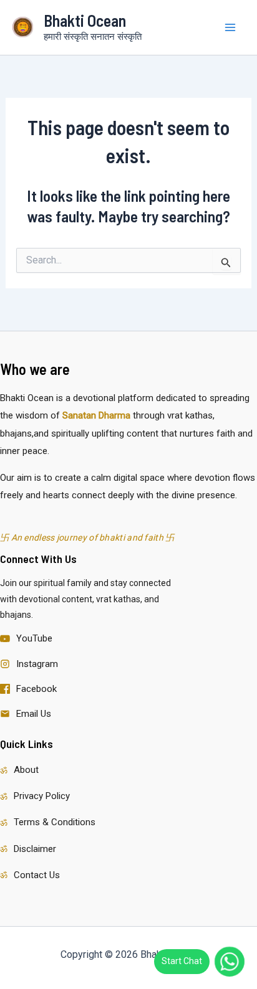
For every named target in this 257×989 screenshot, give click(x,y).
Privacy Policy (42, 796)
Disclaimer (35, 848)
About (26, 769)
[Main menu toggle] (230, 27)
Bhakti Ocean (85, 20)
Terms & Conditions (54, 822)
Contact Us (37, 875)
